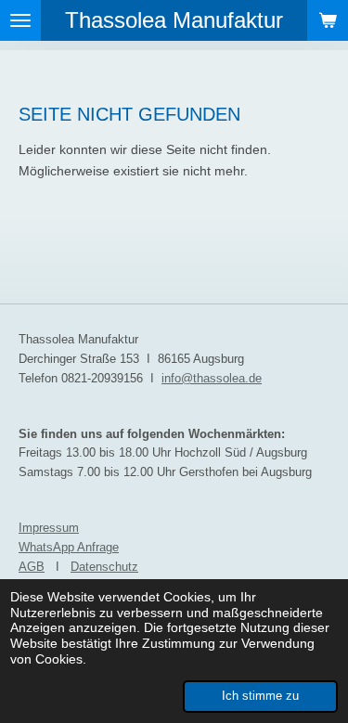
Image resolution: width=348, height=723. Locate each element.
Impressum (49, 528)
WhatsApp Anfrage (69, 547)
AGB (32, 567)
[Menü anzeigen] (20, 20)
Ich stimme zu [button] (260, 696)
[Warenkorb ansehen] (327, 20)
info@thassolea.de (211, 378)
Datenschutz (104, 567)
